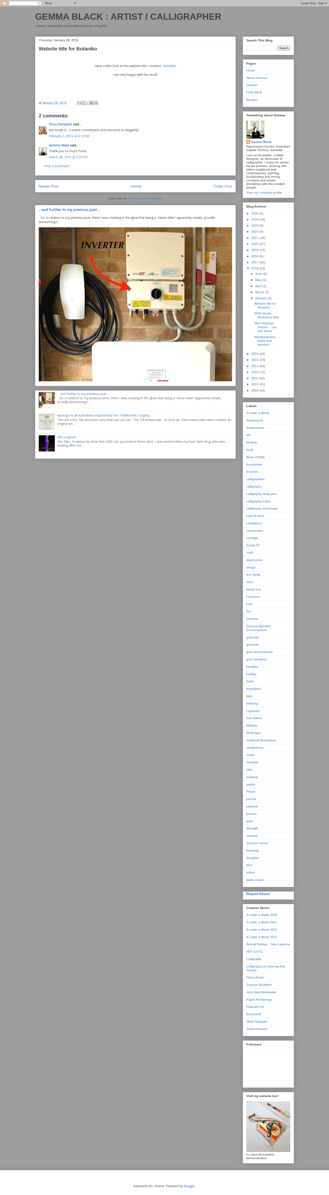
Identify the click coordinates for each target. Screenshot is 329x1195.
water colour (255, 880)
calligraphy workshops (262, 508)
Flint (249, 604)
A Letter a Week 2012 (261, 929)
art (248, 435)
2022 (255, 231)
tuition (250, 872)
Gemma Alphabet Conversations (258, 628)
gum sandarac (256, 659)
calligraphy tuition (258, 501)
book (249, 449)
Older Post (223, 186)
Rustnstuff (253, 1014)
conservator (254, 530)
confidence (254, 523)
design (251, 567)
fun (248, 611)
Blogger (189, 1186)
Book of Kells (255, 457)
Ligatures (253, 711)
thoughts (252, 858)
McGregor (253, 733)
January (261, 298)
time (249, 865)
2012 (255, 372)
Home (136, 186)
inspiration (253, 688)
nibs (249, 769)
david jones (254, 560)
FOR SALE (254, 92)
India (249, 681)
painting (252, 777)
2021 (255, 238)
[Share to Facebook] (92, 103)
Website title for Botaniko (265, 305)
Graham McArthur (259, 985)
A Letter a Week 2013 (261, 937)
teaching (252, 850)
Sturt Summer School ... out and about (265, 327)
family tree (253, 589)
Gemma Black (59, 145)
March (260, 292)
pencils (251, 799)
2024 (255, 219)
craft (249, 552)
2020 (255, 244)
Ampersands (255, 427)
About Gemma (256, 78)
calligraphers (255, 479)
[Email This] (79, 103)
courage (252, 538)
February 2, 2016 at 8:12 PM (69, 136)
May (258, 280)
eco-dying (253, 574)
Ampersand (254, 420)
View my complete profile (264, 192)
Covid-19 (252, 545)
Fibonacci (253, 597)
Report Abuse (258, 894)
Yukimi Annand (256, 1029)
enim (249, 582)
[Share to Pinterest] (96, 103)
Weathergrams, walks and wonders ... (265, 340)
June (259, 273)
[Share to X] (87, 103)
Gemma (252, 618)
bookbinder (254, 464)
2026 (255, 213)
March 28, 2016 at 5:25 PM (68, 157)
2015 (255, 354)
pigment (252, 806)
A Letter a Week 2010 (261, 915)
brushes (252, 471)
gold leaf (252, 637)
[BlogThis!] (83, 103)
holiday (251, 674)
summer (252, 835)
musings (252, 762)
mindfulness (254, 747)
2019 (255, 250)
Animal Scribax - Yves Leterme (268, 944)
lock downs (254, 718)
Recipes (252, 100)
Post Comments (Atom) (145, 198)
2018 (255, 256)
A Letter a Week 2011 (261, 922)
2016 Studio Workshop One (266, 315)
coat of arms (255, 516)
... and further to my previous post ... (69, 209)
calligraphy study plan (261, 494)
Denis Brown (255, 977)
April (258, 286)
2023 (255, 225)
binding (251, 442)
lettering (252, 703)
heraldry (252, 666)
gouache (252, 644)
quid (249, 821)
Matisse (251, 725)
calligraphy (254, 486)
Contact (251, 85)
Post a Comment (56, 166)
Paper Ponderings (259, 999)
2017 (255, 262)
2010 (255, 384)
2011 (255, 378)
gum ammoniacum (259, 652)
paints (250, 784)
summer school (257, 843)
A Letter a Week (257, 413)
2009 (255, 390)
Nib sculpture (66, 437)
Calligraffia (253, 959)
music (250, 755)
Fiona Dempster (60, 124)
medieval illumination (261, 740)
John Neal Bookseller (261, 992)
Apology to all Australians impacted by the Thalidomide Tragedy (103, 415)
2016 (255, 268)
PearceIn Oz (255, 1006)
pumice (251, 813)
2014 (255, 360)
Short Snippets (256, 1021)
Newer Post (49, 186)
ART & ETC (254, 951)
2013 (255, 366)
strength (252, 828)
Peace (250, 791)
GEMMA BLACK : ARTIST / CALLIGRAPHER (128, 17)
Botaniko (169, 66)
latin (249, 696)
